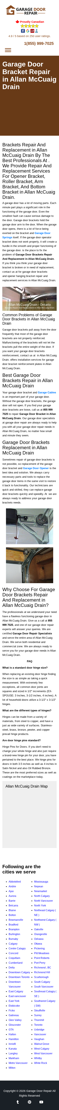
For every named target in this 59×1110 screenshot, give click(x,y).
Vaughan (39, 1039)
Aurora (12, 896)
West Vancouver (43, 1053)
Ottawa (38, 943)
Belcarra (13, 905)
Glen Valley (15, 1020)
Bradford (13, 924)
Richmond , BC (42, 967)
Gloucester (15, 1024)
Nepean (38, 886)
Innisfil (12, 1044)
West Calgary (41, 1048)
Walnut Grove (41, 1044)
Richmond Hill (42, 972)
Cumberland (15, 962)
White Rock (40, 1063)
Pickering (39, 948)
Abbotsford (15, 881)
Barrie (12, 900)
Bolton (12, 915)
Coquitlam (14, 958)
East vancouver (17, 996)
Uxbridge (39, 1029)
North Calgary (42, 896)
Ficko (12, 1010)
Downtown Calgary (19, 972)
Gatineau (14, 1015)
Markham (14, 1058)
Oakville (38, 929)
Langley (13, 1053)
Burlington (14, 934)
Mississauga (41, 881)
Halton (12, 1034)
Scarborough (41, 977)
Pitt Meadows (41, 953)
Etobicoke (14, 1005)
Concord (13, 953)
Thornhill (39, 1020)
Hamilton (14, 1039)
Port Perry (39, 962)
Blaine (12, 910)
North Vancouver (43, 900)
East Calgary (16, 991)
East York (14, 1001)
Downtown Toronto (19, 977)
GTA (11, 1029)
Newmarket (40, 891)
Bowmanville (16, 919)
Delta (12, 967)
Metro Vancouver (18, 1063)
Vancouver (40, 1034)
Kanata (13, 1048)
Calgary (13, 943)
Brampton (14, 929)
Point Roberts (41, 958)
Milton (12, 1067)
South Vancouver (43, 986)
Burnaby (13, 939)
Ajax (11, 891)
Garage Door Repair (39, 1091)
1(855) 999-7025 (39, 43)
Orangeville (40, 934)
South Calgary (42, 982)
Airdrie (12, 886)
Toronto (38, 1024)
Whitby (38, 1058)
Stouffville (39, 1010)
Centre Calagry (17, 948)
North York (40, 905)
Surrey (38, 1015)
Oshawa (38, 939)
